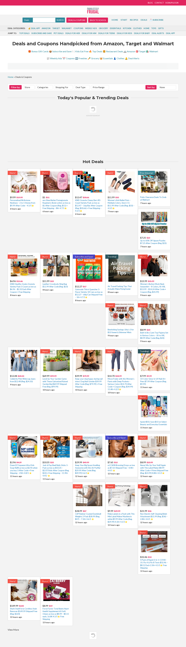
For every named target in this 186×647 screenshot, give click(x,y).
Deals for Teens (106, 33)
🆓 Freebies (81, 58)
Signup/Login (171, 3)
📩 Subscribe (156, 20)
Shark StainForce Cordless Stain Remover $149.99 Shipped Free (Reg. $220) (23, 611)
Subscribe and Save (41, 33)
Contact (159, 3)
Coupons (78, 28)
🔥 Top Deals (95, 51)
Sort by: (151, 87)
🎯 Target (141, 51)
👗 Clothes (118, 58)
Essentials (115, 28)
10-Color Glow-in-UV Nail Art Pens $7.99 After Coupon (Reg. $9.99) (153, 381)
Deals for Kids (124, 33)
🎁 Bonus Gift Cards (38, 51)
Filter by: (15, 87)
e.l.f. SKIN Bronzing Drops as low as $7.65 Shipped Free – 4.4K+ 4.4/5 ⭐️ (121, 468)
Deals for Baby (142, 33)
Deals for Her (72, 33)
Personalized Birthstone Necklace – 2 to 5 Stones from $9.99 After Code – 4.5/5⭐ (22, 203)
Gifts (161, 28)
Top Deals (24, 33)
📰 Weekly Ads (54, 58)
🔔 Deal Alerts (132, 58)
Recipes (134, 20)
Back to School (98, 20)
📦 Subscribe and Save (60, 51)
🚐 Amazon (129, 51)
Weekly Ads (91, 28)
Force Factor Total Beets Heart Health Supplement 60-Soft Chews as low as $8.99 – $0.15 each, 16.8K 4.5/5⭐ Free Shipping (56, 614)
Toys (153, 28)
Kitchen (127, 28)
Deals (144, 20)
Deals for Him (89, 33)
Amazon (46, 28)
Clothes (137, 28)
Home (115, 20)
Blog (150, 3)
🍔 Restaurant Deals (113, 51)
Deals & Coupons (76, 20)
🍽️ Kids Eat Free (80, 51)
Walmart (67, 28)
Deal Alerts (158, 33)
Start (124, 20)
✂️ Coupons (68, 58)
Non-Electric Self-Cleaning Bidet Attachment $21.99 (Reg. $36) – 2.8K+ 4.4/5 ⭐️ (154, 516)
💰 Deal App (34, 28)
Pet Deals (59, 33)
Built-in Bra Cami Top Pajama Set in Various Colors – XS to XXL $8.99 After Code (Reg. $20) (154, 335)
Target (56, 28)
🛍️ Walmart (152, 51)
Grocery (103, 28)
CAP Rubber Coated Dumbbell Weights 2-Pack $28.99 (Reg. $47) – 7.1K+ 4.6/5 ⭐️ (88, 516)
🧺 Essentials (106, 58)
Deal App (170, 33)
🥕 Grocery (93, 58)
